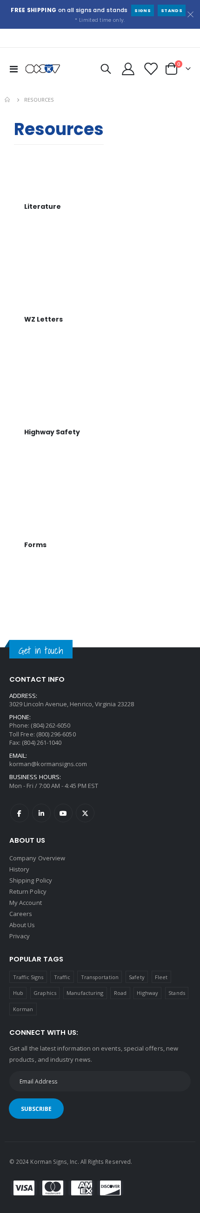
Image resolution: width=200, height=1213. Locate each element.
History (19, 869)
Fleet (161, 977)
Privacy (19, 936)
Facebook (19, 813)
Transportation (100, 977)
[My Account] (128, 69)
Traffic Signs (28, 977)
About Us (22, 925)
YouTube (63, 813)
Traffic (62, 977)
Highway (147, 992)
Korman (23, 1009)
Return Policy (28, 891)
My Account (25, 902)
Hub (18, 992)
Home (8, 99)
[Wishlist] (150, 69)
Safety (136, 977)
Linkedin (41, 813)
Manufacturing (85, 992)
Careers (20, 914)
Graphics (44, 992)
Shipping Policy (30, 880)
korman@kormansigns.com (48, 764)
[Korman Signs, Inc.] (42, 69)
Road (120, 992)
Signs (142, 10)
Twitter (85, 813)
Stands (171, 10)
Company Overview (37, 858)
